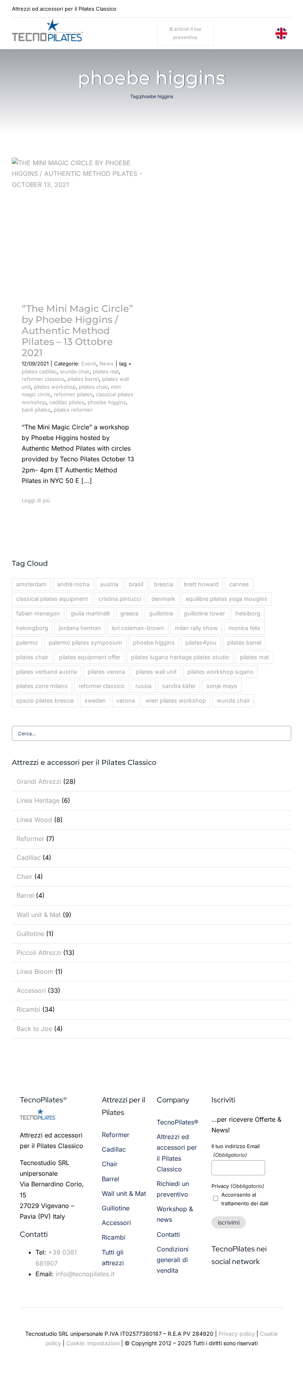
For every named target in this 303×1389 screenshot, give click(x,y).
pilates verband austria (46, 671)
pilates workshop (55, 387)
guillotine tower (204, 613)
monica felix (244, 628)
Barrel (25, 895)
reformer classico (43, 379)
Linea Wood (34, 820)
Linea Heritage (38, 800)
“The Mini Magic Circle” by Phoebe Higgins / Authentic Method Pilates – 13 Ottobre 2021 (77, 330)
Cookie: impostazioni (93, 1343)
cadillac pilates (66, 402)
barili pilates (36, 409)
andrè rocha (73, 584)
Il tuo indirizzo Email (235, 1150)
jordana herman (80, 628)
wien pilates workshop (176, 700)
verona (125, 700)
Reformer (30, 839)
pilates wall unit (156, 671)
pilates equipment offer (89, 657)
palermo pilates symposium (85, 642)
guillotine (161, 613)
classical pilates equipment (52, 598)
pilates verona (106, 671)
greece (129, 613)
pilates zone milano (42, 685)
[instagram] (265, 8)
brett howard (201, 584)
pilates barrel (83, 379)
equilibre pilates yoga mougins (226, 598)
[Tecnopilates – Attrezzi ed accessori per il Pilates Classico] (47, 22)
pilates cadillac (39, 371)
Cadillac (29, 857)
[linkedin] (289, 8)
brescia (163, 584)
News (106, 363)
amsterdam (31, 584)
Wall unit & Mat (39, 915)
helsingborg (32, 628)
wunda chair (75, 371)
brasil (136, 584)
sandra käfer (179, 685)
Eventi (88, 363)
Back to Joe (34, 1029)
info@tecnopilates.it (85, 1274)
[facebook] (254, 8)
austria (109, 584)
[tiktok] (277, 8)
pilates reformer (73, 409)
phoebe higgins (107, 402)
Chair (24, 876)
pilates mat (106, 371)
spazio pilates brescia (45, 700)
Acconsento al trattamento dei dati (244, 1198)
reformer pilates (73, 394)
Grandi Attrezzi (39, 781)
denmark (163, 598)
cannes (239, 584)
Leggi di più (36, 500)
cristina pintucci (120, 598)
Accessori (31, 990)
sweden (95, 700)
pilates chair (93, 387)
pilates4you (201, 642)
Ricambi (28, 1009)
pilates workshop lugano (220, 671)
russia (143, 685)
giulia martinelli (90, 613)
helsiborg (248, 613)
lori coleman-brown (138, 628)
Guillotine (30, 934)
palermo (27, 642)
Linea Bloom (35, 971)
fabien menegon (38, 613)
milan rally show (196, 628)
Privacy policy (237, 1333)
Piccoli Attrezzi (39, 952)
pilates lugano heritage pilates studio (180, 657)
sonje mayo (222, 685)
